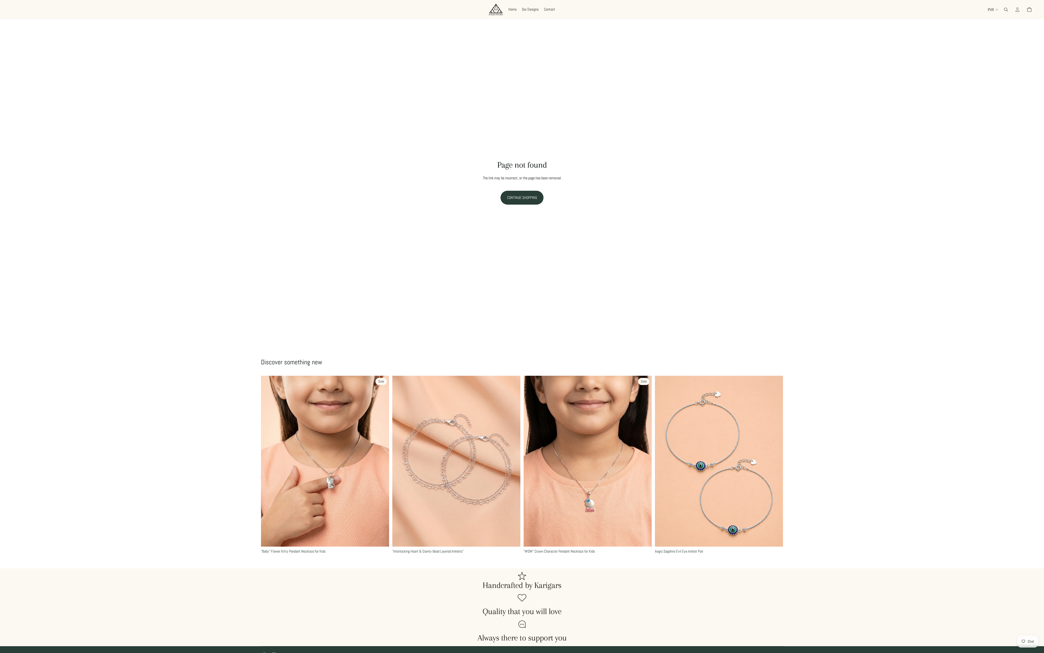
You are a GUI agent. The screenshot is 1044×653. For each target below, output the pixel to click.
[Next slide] (381, 461)
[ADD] (381, 538)
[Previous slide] (269, 461)
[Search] (1006, 10)
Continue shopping (522, 197)
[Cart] (1029, 10)
